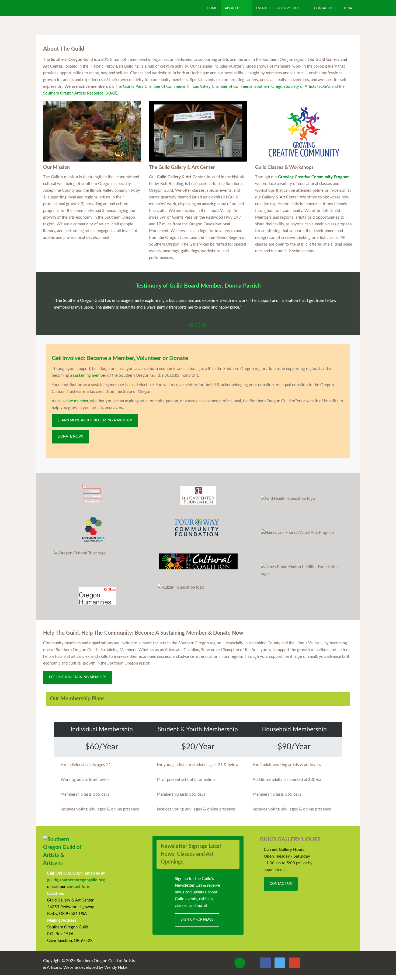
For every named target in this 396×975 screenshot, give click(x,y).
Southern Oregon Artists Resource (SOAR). (80, 93)
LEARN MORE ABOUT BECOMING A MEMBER (95, 420)
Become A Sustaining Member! (77, 677)
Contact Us (281, 884)
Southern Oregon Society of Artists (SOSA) (292, 87)
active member (75, 401)
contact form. (79, 887)
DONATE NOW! (70, 436)
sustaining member (89, 375)
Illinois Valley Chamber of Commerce (219, 87)
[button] (191, 325)
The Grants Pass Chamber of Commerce (150, 87)
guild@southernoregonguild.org (76, 880)
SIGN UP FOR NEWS (197, 919)
